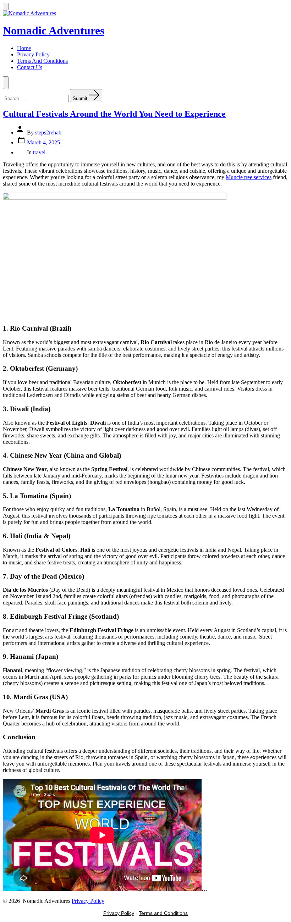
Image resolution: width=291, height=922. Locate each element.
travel (39, 152)
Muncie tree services (248, 177)
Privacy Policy (33, 54)
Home (24, 48)
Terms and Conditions (163, 913)
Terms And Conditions (42, 61)
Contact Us (29, 67)
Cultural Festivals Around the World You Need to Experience (114, 113)
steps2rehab (48, 132)
